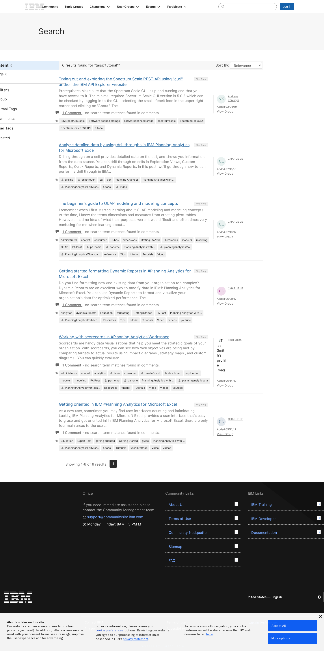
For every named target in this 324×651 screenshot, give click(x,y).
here (209, 634)
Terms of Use (180, 518)
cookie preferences (109, 630)
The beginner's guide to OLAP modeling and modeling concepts (118, 203)
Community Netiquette (188, 532)
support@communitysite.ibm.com (115, 517)
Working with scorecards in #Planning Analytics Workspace (114, 337)
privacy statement (135, 639)
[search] (223, 6)
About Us (176, 504)
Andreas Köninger (233, 98)
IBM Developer (263, 518)
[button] (100, 6)
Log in (287, 6)
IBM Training (261, 504)
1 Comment (72, 113)
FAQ (172, 560)
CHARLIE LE (235, 158)
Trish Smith (235, 339)
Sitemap (175, 546)
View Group (225, 111)
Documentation (264, 532)
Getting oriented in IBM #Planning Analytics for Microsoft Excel (118, 404)
